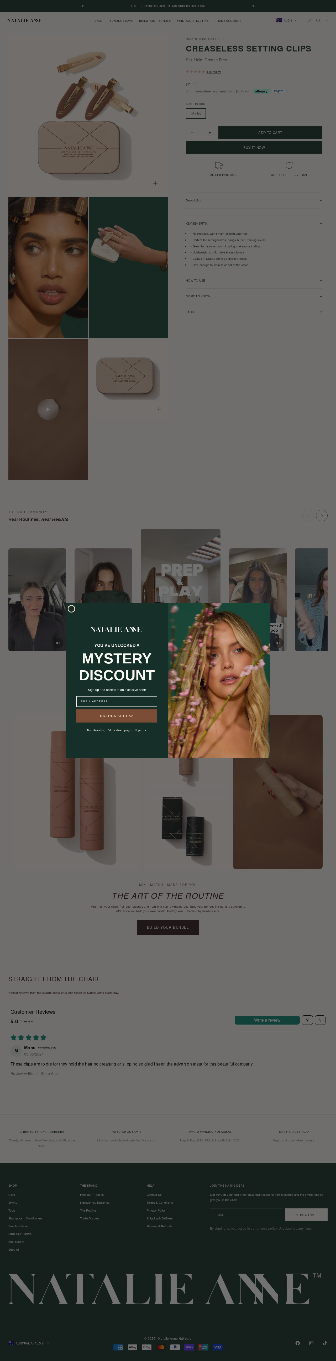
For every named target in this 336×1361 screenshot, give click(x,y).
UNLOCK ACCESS (117, 716)
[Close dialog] (71, 609)
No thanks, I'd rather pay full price (117, 730)
